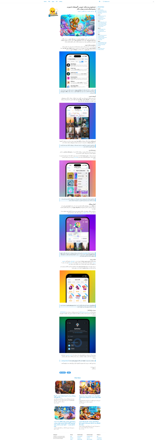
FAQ (49, 1)
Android (79, 437)
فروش (63, 261)
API (56, 1)
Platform (98, 434)
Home (45, 1)
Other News (77, 378)
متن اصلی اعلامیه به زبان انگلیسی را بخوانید (86, 11)
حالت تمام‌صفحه (69, 355)
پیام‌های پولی (85, 253)
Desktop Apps (90, 434)
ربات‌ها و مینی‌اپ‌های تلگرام (84, 312)
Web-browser (89, 439)
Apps (53, 1)
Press (71, 439)
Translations (99, 437)
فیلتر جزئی (76, 157)
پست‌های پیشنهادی (86, 212)
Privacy (71, 437)
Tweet (69, 372)
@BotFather (62, 312)
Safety (60, 1)
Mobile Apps (80, 434)
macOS (88, 437)
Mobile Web (79, 439)
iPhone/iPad (79, 436)
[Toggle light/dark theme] (153, 1)
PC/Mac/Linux (89, 436)
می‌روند (94, 262)
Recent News (101, 6)
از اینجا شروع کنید (65, 360)
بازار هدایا (70, 262)
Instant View (99, 439)
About (71, 434)
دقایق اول (73, 261)
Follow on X (106, 1)
